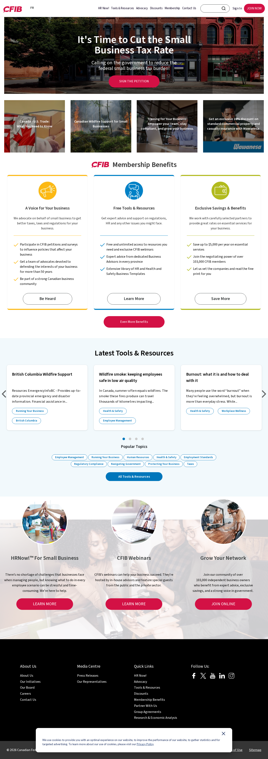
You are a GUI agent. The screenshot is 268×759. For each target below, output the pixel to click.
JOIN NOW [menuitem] (254, 8)
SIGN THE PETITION (134, 81)
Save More (220, 299)
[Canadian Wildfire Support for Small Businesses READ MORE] (101, 151)
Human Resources (138, 457)
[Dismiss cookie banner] (223, 734)
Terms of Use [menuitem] (232, 750)
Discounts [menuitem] (156, 8)
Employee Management (117, 421)
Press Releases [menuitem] (87, 675)
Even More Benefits (134, 321)
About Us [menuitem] (26, 675)
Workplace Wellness (234, 411)
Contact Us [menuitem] (189, 8)
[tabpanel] (47, 397)
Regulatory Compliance (88, 464)
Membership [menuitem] (172, 8)
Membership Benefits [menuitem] (149, 699)
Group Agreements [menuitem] (147, 712)
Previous (5, 394)
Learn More (134, 299)
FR (31, 8)
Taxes (190, 464)
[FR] (26, 8)
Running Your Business (30, 411)
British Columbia (26, 421)
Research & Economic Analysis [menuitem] (155, 717)
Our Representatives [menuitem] (92, 681)
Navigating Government (126, 464)
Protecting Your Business (163, 464)
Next (263, 394)
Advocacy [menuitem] (142, 8)
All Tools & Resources (134, 476)
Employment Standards (198, 457)
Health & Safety (113, 411)
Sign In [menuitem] (237, 8)
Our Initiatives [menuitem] (30, 681)
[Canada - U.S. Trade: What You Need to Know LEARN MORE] (34, 151)
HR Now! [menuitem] (103, 8)
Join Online (223, 604)
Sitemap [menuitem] (255, 750)
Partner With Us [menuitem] (145, 705)
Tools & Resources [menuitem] (122, 8)
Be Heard (47, 299)
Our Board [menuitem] (27, 687)
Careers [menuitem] (25, 693)
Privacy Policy (145, 744)
